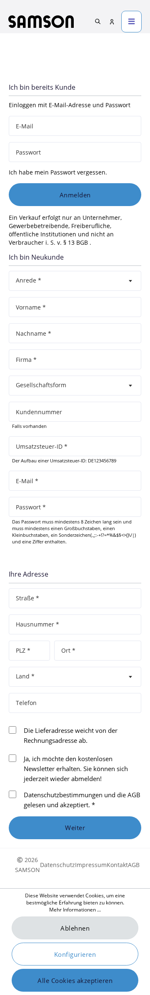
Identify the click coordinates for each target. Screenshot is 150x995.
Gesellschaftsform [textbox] (41, 385)
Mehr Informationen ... (75, 909)
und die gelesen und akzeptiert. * (82, 800)
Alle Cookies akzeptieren (75, 980)
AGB (134, 795)
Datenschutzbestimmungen (63, 795)
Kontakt (117, 865)
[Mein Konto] (112, 22)
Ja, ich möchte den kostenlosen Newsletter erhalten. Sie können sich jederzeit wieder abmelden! (76, 768)
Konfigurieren (75, 954)
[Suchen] (98, 21)
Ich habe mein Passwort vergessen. (58, 172)
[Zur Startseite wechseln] (41, 21)
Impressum (91, 865)
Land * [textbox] (25, 676)
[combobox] (75, 281)
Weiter (75, 827)
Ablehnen (75, 928)
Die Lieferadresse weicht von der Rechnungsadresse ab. (71, 735)
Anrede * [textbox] (28, 280)
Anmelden (75, 195)
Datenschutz (57, 865)
